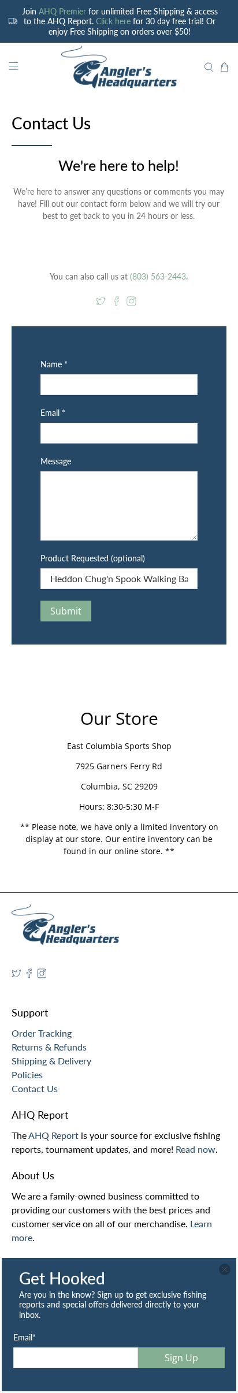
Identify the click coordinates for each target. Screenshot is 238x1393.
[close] (224, 1269)
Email (24, 1337)
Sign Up (181, 1357)
